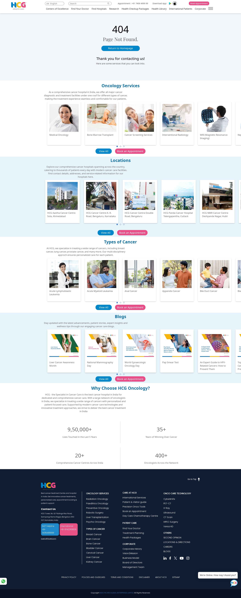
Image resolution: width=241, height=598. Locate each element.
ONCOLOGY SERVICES (97, 493)
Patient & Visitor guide (134, 502)
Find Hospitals (99, 8)
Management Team (133, 567)
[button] (117, 146)
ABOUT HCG (161, 577)
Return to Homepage (120, 48)
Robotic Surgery (94, 512)
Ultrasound (169, 512)
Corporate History (132, 548)
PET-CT (167, 503)
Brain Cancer (93, 539)
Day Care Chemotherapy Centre (140, 515)
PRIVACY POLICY (68, 577)
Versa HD (168, 526)
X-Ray (166, 508)
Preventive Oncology (97, 508)
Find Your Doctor (80, 8)
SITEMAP (176, 577)
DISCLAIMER (144, 577)
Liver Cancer (92, 557)
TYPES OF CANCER (95, 529)
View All (103, 151)
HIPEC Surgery (170, 521)
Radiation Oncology (97, 499)
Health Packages (132, 537)
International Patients (180, 8)
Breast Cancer (94, 534)
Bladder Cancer (94, 548)
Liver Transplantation (97, 517)
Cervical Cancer (95, 552)
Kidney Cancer (94, 561)
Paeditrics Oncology (97, 503)
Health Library (159, 8)
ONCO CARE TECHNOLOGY (177, 493)
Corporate (200, 8)
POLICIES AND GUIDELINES (93, 577)
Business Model (131, 558)
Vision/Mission (130, 553)
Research (114, 8)
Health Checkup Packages (135, 8)
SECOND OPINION (172, 537)
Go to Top (192, 479)
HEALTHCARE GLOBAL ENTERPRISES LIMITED (117, 593)
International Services (134, 497)
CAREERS (168, 546)
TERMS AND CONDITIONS (122, 577)
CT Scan (168, 517)
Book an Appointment (130, 151)
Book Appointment (199, 3)
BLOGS (166, 551)
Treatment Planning (133, 533)
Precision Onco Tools (134, 506)
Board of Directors (132, 562)
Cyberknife (169, 499)
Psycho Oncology (96, 521)
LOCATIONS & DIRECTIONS (176, 542)
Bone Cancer (93, 543)
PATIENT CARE (130, 523)
